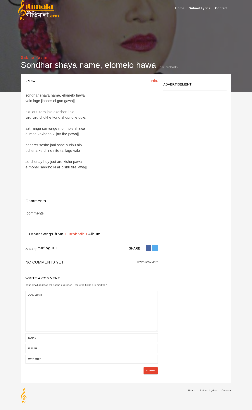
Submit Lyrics (199, 8)
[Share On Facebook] (148, 247)
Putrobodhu (170, 67)
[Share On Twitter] (155, 247)
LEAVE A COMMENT (147, 262)
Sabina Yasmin (35, 57)
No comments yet (44, 262)
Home (179, 8)
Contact (221, 8)
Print (154, 81)
